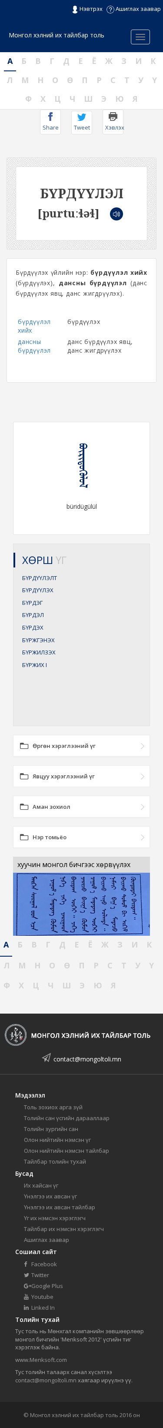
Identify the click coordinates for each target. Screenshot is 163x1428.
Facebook (43, 1264)
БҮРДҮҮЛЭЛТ (39, 578)
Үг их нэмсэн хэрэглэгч (55, 1218)
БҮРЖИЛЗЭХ (39, 652)
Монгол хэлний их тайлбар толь (56, 35)
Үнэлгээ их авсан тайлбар (59, 1207)
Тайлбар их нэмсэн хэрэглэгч (64, 1229)
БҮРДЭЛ (33, 615)
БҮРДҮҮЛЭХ (37, 590)
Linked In (42, 1307)
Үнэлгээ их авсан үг (50, 1196)
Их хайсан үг (41, 1185)
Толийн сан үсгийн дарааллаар (67, 1118)
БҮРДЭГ (32, 603)
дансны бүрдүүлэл (34, 345)
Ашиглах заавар (137, 9)
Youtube (41, 1297)
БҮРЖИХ (34, 665)
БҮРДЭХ (32, 627)
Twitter (39, 1275)
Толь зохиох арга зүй (53, 1107)
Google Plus (46, 1286)
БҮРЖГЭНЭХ (38, 640)
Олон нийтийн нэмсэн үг (57, 1140)
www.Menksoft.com (41, 1360)
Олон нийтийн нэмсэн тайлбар (66, 1150)
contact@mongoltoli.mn (87, 1059)
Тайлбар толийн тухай (55, 1161)
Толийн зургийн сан (51, 1129)
